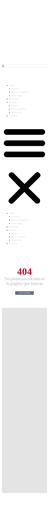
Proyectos (13, 99)
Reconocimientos (19, 92)
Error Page (16, 95)
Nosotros (15, 88)
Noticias (13, 102)
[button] (24, 165)
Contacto (13, 115)
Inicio (12, 85)
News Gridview (18, 109)
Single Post (16, 112)
